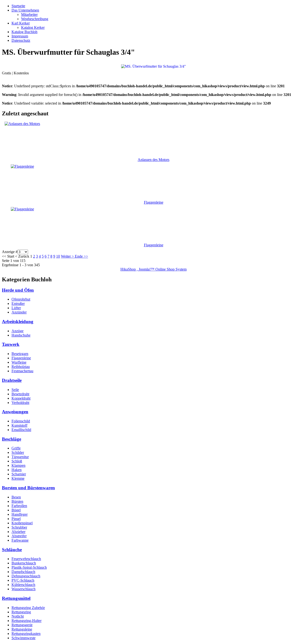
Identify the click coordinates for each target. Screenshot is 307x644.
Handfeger (20, 514)
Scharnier (19, 474)
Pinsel (16, 519)
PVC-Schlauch (23, 580)
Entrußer (18, 303)
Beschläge (11, 439)
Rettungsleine (22, 629)
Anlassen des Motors (153, 160)
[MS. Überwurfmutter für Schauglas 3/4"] (153, 66)
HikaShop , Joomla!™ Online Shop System (153, 269)
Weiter (66, 256)
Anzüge (18, 331)
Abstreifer (19, 536)
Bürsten (17, 501)
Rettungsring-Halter (26, 621)
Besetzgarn (20, 354)
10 (58, 256)
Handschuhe (21, 335)
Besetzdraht (20, 394)
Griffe (16, 448)
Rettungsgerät (22, 625)
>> (85, 256)
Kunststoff (19, 425)
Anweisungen (15, 411)
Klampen (18, 465)
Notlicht (18, 616)
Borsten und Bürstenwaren (28, 487)
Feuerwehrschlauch (26, 559)
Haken (17, 470)
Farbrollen (19, 506)
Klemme (18, 478)
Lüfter (16, 308)
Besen (16, 497)
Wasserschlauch (23, 589)
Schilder (18, 452)
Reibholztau (21, 367)
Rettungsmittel (16, 598)
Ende (79, 256)
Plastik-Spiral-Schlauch (29, 567)
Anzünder (19, 312)
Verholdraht (20, 403)
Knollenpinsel (22, 523)
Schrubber (19, 527)
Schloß (17, 461)
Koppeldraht (21, 398)
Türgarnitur (20, 457)
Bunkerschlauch (24, 563)
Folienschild (21, 421)
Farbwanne (20, 540)
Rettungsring (21, 612)
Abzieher (18, 532)
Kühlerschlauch (23, 585)
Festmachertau (22, 371)
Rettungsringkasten (26, 634)
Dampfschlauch (23, 572)
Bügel (16, 510)
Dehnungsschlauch (26, 576)
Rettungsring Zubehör (28, 608)
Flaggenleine (153, 202)
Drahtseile (12, 380)
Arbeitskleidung (17, 321)
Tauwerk (10, 344)
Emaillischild (21, 430)
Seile (15, 390)
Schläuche (12, 549)
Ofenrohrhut (21, 299)
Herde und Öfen (18, 290)
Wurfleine (19, 362)
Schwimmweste (23, 638)
